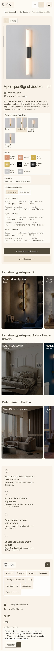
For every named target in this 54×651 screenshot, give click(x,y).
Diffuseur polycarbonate (22, 181)
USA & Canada (24, 192)
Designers (43, 573)
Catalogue (23, 12)
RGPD (6, 622)
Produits (9, 573)
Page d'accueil (10, 12)
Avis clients (26, 586)
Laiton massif (9, 181)
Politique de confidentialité (16, 638)
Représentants (12, 586)
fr (41, 5)
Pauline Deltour (21, 96)
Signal (18, 93)
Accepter (11, 645)
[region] (27, 638)
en (35, 5)
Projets (32, 573)
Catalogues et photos (15, 580)
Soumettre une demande (27, 251)
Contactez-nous (12, 592)
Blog (30, 580)
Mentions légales (11, 627)
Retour (13, 21)
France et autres (12, 192)
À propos (20, 573)
